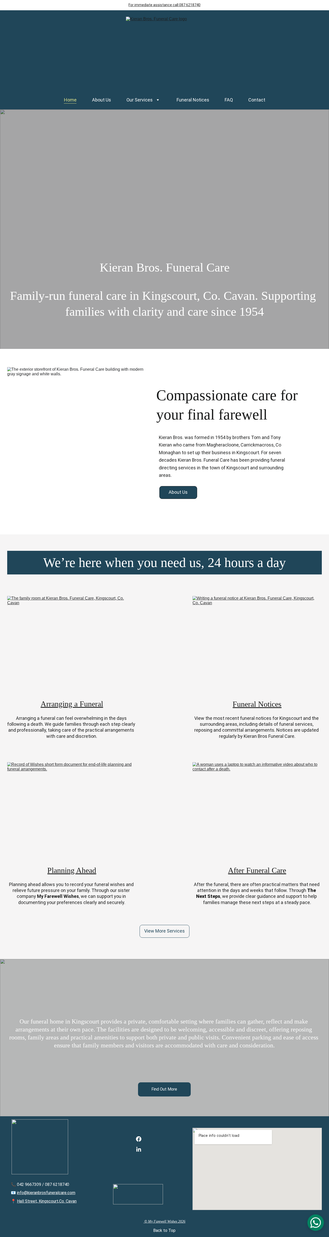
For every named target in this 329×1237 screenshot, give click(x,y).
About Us (101, 100)
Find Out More (164, 1089)
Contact (256, 100)
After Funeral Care (257, 870)
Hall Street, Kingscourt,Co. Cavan (47, 1201)
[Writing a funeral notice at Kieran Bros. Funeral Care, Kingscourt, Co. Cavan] (257, 643)
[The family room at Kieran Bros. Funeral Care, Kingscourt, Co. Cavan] (71, 643)
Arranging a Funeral (72, 704)
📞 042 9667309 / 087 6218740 (40, 1184)
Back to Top (164, 1230)
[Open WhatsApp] (315, 1222)
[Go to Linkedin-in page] (138, 1149)
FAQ (229, 100)
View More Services (164, 931)
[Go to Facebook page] (138, 1141)
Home (70, 100)
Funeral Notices (193, 100)
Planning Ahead (71, 870)
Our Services (139, 100)
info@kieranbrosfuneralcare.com (46, 1192)
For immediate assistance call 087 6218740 (164, 5)
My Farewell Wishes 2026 (166, 1221)
